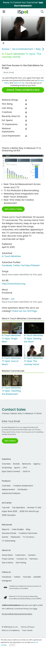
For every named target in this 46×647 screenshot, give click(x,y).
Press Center (8, 558)
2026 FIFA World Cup (29, 511)
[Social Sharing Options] (3, 43)
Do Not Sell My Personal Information (17, 614)
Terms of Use (18, 83)
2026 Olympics (9, 515)
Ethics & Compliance (11, 630)
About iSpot (7, 555)
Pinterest (35, 265)
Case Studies (18, 529)
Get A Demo (10, 440)
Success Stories (9, 533)
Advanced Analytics (11, 493)
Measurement (8, 489)
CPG (25, 467)
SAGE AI (26, 471)
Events (5, 537)
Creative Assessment (23, 485)
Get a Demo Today (13, 209)
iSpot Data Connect (11, 471)
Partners (33, 558)
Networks (26, 463)
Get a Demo (7, 562)
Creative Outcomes (28, 533)
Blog (28, 529)
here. (35, 608)
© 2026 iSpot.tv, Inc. (10, 627)
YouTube (25, 265)
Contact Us (22, 558)
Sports (17, 467)
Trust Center (27, 630)
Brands (16, 463)
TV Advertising (8, 540)
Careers (32, 555)
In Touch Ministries (11, 256)
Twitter (16, 265)
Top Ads (5, 507)
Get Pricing (21, 562)
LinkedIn (37, 577)
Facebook (7, 265)
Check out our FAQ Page (24, 311)
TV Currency (28, 537)
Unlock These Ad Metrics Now (23, 89)
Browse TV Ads (34, 507)
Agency (36, 463)
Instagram (7, 580)
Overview (6, 463)
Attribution (22, 489)
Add (12, 299)
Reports (5, 529)
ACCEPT (12, 645)
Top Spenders (18, 507)
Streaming (7, 467)
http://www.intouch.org (13, 283)
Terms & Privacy (27, 627)
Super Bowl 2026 (9, 511)
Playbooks (15, 537)
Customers (20, 555)
